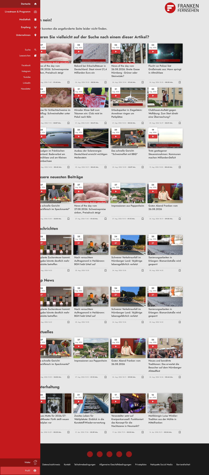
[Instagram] (100, 454)
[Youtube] (109, 454)
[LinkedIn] (119, 454)
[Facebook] (90, 454)
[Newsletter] (129, 454)
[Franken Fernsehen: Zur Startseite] (182, 7)
